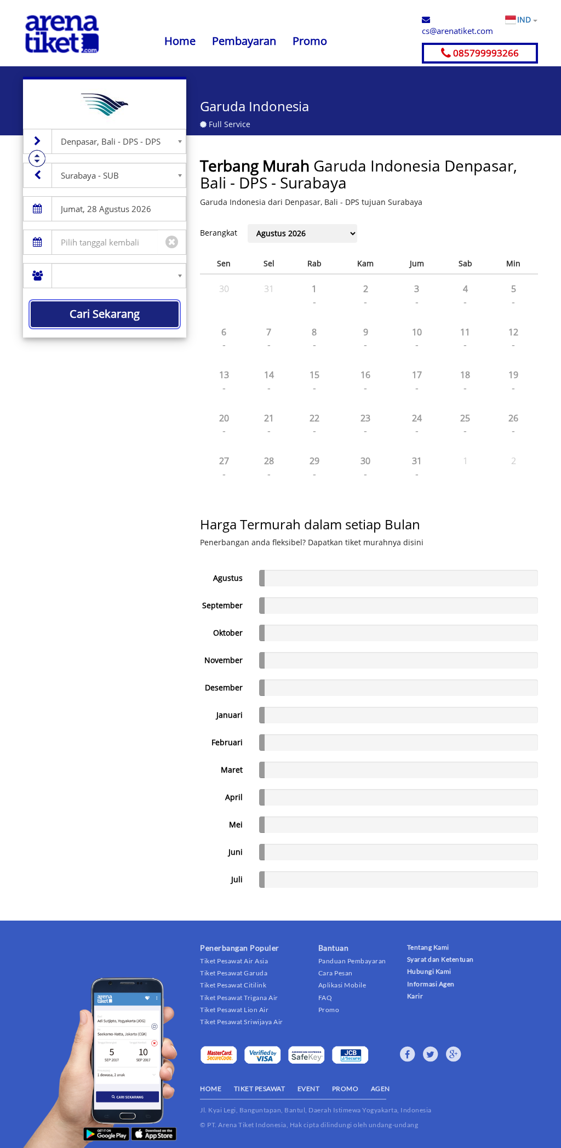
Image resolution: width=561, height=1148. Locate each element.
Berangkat (218, 232)
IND (525, 19)
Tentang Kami (428, 947)
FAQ (325, 997)
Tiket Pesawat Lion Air (234, 1010)
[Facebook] (407, 1054)
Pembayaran (244, 40)
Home (180, 40)
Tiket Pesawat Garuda (233, 973)
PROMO (345, 1088)
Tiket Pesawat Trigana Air (239, 997)
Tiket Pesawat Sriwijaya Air (241, 1022)
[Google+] (453, 1054)
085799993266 (485, 53)
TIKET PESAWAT (259, 1088)
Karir (415, 996)
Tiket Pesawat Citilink (233, 985)
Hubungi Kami (429, 971)
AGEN (380, 1088)
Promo (310, 40)
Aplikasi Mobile (342, 985)
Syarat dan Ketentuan (440, 959)
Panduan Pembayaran (352, 961)
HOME (210, 1088)
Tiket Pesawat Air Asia (234, 961)
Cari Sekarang (105, 313)
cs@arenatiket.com (457, 30)
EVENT (308, 1088)
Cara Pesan (335, 973)
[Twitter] (430, 1054)
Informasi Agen (431, 984)
